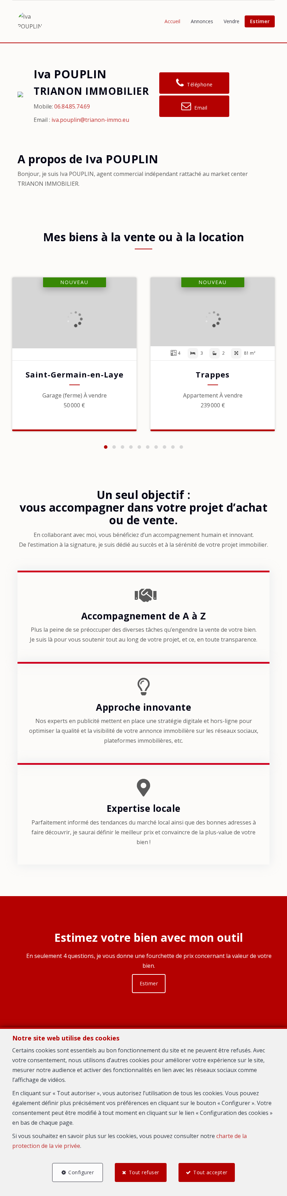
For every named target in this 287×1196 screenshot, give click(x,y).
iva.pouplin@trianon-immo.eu (90, 120)
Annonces (202, 21)
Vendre (231, 21)
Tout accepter (210, 1172)
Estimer (260, 21)
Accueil (172, 21)
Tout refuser (144, 1172)
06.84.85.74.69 (72, 106)
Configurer (81, 1172)
